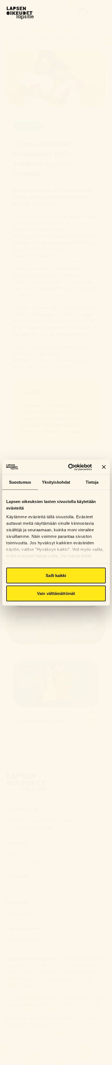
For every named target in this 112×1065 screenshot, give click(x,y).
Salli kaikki (56, 575)
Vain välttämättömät (56, 593)
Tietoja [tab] (92, 482)
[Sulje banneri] (104, 467)
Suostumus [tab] (20, 482)
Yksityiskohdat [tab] (56, 482)
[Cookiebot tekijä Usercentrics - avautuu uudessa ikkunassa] (69, 467)
